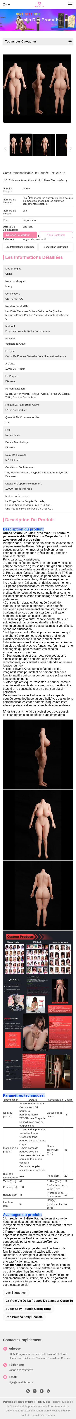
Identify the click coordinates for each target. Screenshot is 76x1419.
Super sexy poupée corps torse (28, 1308)
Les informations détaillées (20, 247)
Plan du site (43, 1401)
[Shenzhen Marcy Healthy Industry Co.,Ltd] (39, 4)
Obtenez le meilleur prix (20, 234)
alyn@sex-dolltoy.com (21, 1382)
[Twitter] (34, 1391)
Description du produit (56, 247)
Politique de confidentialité (18, 1401)
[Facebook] (41, 1391)
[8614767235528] (48, 1391)
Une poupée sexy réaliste (24, 1316)
